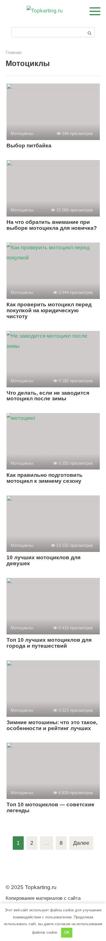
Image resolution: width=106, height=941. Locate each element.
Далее (81, 843)
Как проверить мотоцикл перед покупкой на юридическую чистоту (49, 310)
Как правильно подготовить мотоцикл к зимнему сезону (45, 478)
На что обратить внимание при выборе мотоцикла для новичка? (52, 225)
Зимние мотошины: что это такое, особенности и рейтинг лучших (52, 725)
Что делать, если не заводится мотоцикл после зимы (48, 396)
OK (67, 932)
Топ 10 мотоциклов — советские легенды (50, 807)
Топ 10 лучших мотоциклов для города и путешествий (49, 643)
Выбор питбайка (29, 146)
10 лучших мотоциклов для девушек (44, 560)
